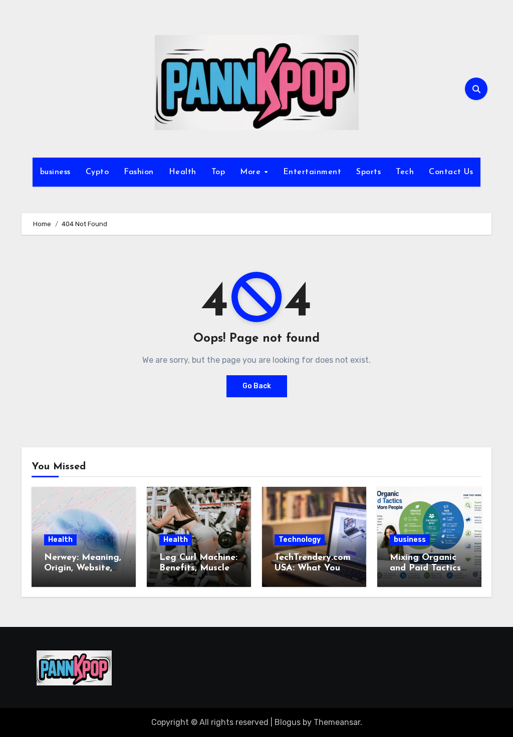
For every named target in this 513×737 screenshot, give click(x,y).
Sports (368, 172)
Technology (300, 539)
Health (182, 172)
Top (218, 172)
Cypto (97, 172)
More (252, 172)
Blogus (288, 722)
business (55, 172)
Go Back (256, 386)
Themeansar (337, 722)
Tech (405, 172)
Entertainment (312, 172)
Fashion (139, 172)
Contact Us (451, 172)
